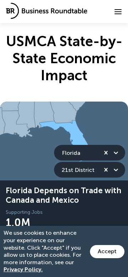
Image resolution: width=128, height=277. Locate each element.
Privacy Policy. (23, 269)
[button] (118, 11)
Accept (107, 251)
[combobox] (62, 153)
